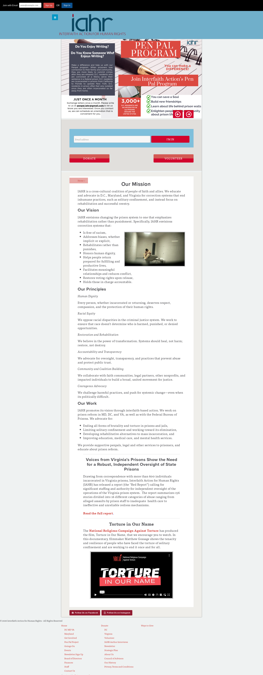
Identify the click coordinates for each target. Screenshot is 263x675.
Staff (66, 666)
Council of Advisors (113, 658)
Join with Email (10, 5)
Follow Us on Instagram (118, 613)
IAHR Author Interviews (116, 642)
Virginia (108, 633)
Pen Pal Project (71, 642)
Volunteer (174, 158)
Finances (68, 662)
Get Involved (70, 638)
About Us (109, 654)
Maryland (69, 633)
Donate (89, 158)
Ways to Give (147, 625)
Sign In (67, 5)
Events (67, 650)
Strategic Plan (111, 650)
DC (105, 629)
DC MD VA (69, 629)
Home (81, 180)
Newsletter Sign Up (73, 654)
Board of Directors (73, 658)
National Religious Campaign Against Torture (124, 530)
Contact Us (69, 670)
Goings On (69, 646)
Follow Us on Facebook (86, 613)
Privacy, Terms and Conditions (118, 666)
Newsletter (109, 646)
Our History (110, 662)
